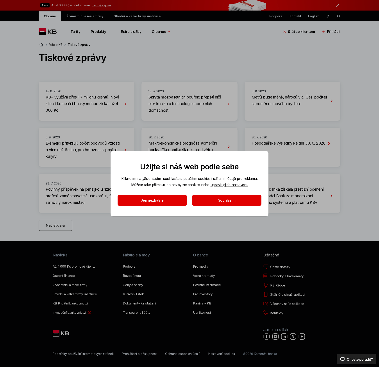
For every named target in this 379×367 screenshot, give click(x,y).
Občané (50, 16)
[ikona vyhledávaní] (338, 16)
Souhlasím (227, 200)
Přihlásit (333, 31)
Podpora (275, 16)
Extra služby (131, 31)
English (313, 16)
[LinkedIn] (284, 336)
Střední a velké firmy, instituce (137, 16)
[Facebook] (266, 336)
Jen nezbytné (152, 200)
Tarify (75, 31)
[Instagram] (275, 336)
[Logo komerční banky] (49, 31)
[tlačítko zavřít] (336, 5)
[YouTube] (301, 336)
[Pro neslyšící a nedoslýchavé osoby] (328, 16)
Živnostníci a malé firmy (84, 16)
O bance (159, 31)
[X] (293, 336)
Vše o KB (56, 45)
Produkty (98, 31)
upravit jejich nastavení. (229, 185)
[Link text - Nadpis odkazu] (61, 333)
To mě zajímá (101, 5)
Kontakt (295, 16)
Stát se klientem (301, 31)
